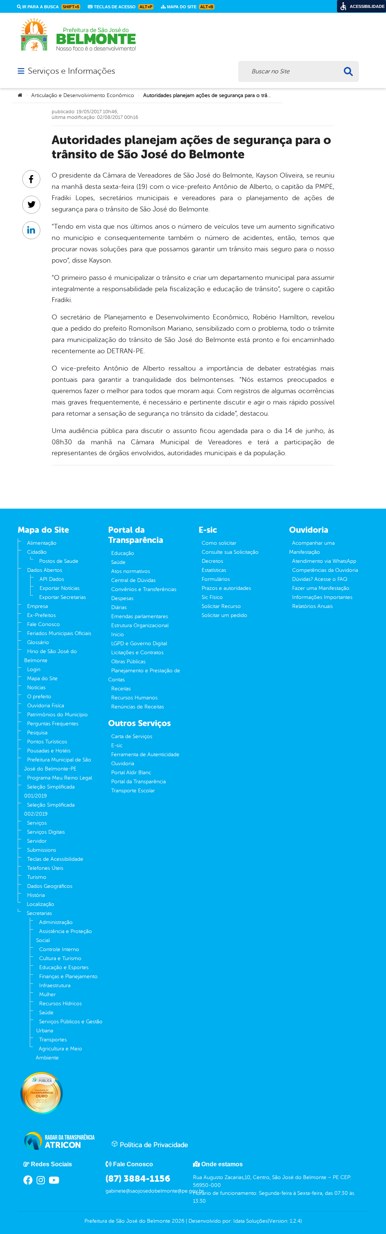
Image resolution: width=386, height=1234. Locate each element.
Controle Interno (59, 949)
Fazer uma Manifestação (320, 588)
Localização (40, 904)
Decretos (212, 561)
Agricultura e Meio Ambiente (59, 1053)
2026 (177, 1221)
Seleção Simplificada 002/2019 (49, 809)
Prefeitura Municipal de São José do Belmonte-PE (57, 764)
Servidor (37, 841)
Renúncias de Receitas (137, 707)
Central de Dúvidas (133, 580)
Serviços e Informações (71, 71)
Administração (56, 922)
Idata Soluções (250, 1221)
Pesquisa (37, 733)
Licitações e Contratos (137, 652)
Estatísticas (214, 570)
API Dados (52, 579)
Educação (122, 553)
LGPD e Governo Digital (139, 643)
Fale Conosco (43, 624)
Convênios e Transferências (143, 589)
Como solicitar (219, 543)
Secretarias (39, 913)
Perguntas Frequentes (52, 723)
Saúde (46, 1012)
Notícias (36, 687)
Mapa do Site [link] (189, 7)
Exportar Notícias (60, 588)
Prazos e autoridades (226, 588)
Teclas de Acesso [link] (122, 7)
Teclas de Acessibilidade (55, 859)
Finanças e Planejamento (68, 976)
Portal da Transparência (138, 781)
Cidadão (37, 552)
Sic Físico (212, 597)
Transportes (53, 1040)
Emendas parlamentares (139, 616)
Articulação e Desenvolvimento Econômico (82, 95)
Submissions (41, 850)
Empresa (37, 606)
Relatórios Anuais (312, 606)
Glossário (38, 642)
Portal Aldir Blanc (131, 772)
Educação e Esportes (64, 967)
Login (33, 669)
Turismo (36, 877)
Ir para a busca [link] (50, 7)
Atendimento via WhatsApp (324, 561)
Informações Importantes (322, 597)
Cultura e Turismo (60, 958)
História (36, 895)
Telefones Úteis (45, 868)
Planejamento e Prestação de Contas (144, 675)
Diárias (119, 607)
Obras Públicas (128, 661)
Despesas (122, 598)
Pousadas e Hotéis (48, 751)
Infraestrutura (54, 985)
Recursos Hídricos (60, 1003)
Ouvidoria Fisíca (45, 705)
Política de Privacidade (153, 1145)
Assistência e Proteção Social (64, 936)
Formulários (216, 579)
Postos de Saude (58, 561)
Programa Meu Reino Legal (59, 778)
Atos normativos (130, 571)
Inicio (117, 634)
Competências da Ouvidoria (325, 570)
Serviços (37, 823)
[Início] (20, 95)
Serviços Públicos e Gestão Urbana (69, 1026)
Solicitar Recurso (221, 606)
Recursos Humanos (134, 698)
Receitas (121, 688)
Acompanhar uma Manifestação (312, 547)
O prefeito (39, 696)
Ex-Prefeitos (41, 615)
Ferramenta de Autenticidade (145, 754)
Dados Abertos (44, 570)
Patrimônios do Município (57, 714)
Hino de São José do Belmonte (50, 656)
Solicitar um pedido (224, 615)
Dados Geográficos (49, 886)
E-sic (117, 745)
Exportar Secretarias (62, 597)
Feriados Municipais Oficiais (59, 633)
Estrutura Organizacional (139, 625)
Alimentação (42, 543)
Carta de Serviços (131, 736)
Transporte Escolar (133, 790)
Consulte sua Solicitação (230, 552)
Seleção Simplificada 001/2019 (49, 791)
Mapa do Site (42, 678)
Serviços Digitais (46, 832)
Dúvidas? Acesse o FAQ (319, 579)
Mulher (47, 994)
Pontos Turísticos (47, 742)
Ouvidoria (122, 763)
